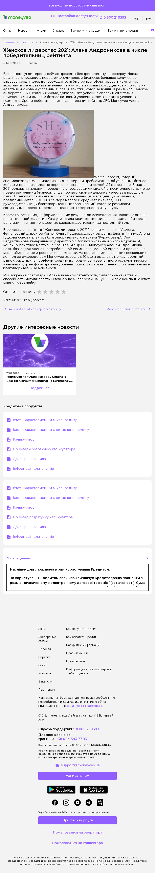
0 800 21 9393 (115, 17)
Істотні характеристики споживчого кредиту (51, 430)
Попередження (18, 558)
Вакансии (45, 681)
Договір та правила (29, 459)
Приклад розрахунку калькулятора (43, 517)
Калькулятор (24, 439)
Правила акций (77, 653)
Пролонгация (75, 661)
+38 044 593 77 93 (71, 739)
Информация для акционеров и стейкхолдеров (89, 671)
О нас (42, 665)
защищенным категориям (85, 706)
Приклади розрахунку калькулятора (44, 449)
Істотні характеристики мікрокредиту (45, 420)
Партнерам (46, 689)
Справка (44, 657)
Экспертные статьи (47, 639)
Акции (42, 629)
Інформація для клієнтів (33, 469)
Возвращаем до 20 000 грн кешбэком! (77, 5)
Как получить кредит (81, 629)
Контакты (45, 673)
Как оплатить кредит (81, 637)
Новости (27, 42)
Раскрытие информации (83, 645)
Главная (8, 42)
